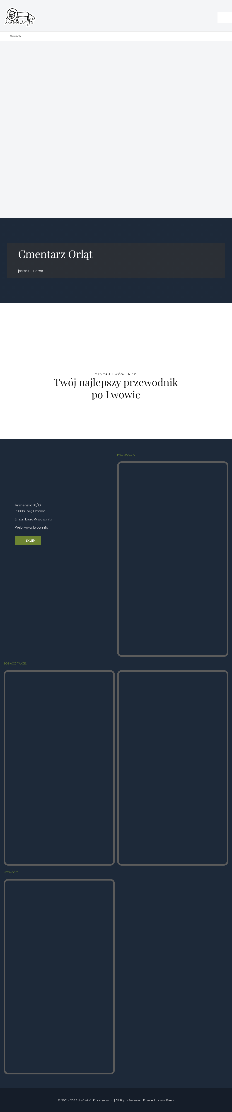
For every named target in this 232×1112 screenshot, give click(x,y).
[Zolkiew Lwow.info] (59, 882)
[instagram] (24, 1094)
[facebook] (16, 1094)
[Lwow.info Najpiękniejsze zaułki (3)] (173, 673)
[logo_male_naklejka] (20, 5)
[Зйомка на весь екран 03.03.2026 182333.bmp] (116, 61)
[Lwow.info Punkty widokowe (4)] (59, 673)
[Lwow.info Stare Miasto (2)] (173, 465)
